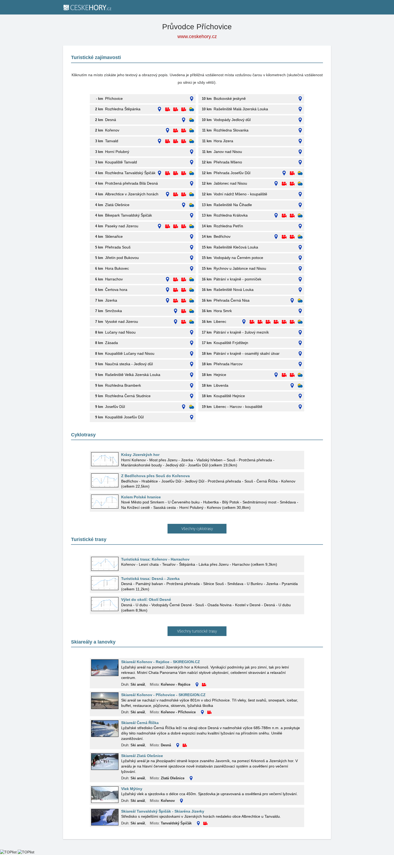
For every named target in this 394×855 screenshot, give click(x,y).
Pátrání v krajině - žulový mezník (241, 332)
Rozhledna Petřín (228, 226)
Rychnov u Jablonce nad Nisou (240, 268)
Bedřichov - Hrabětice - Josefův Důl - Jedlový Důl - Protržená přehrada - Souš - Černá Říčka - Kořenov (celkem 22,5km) (208, 484)
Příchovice (114, 98)
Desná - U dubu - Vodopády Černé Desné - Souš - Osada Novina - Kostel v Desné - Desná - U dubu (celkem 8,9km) (206, 607)
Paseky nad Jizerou (121, 226)
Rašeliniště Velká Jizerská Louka (132, 374)
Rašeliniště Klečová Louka (236, 247)
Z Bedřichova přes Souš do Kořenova (155, 476)
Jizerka (111, 300)
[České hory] (87, 7)
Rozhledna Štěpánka (122, 109)
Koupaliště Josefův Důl (124, 417)
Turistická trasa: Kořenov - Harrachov (155, 559)
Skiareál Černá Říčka (140, 723)
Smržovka (113, 311)
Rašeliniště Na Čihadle (233, 205)
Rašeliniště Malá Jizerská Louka (241, 109)
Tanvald (111, 141)
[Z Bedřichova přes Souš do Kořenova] (104, 480)
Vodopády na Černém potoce (238, 257)
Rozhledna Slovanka (231, 130)
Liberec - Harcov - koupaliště (238, 406)
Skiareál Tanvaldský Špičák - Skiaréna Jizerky (162, 811)
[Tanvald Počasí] (192, 141)
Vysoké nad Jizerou (121, 321)
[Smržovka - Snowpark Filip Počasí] (192, 311)
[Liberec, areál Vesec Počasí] (300, 322)
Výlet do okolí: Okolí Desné (146, 599)
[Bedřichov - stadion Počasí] (300, 237)
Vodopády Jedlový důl (232, 120)
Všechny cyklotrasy (197, 528)
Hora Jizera (223, 141)
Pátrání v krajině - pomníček (237, 279)
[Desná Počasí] (192, 120)
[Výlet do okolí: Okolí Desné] (104, 604)
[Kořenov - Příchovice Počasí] (192, 130)
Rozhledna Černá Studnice (128, 396)
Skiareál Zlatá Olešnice (142, 756)
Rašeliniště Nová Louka (234, 289)
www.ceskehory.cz (197, 36)
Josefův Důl (115, 406)
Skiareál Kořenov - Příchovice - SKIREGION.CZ (163, 695)
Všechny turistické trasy (197, 631)
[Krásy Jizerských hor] (104, 459)
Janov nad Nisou (228, 151)
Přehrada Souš (118, 247)
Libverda (221, 385)
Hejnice (220, 374)
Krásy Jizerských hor (140, 454)
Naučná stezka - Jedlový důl (129, 364)
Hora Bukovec (117, 268)
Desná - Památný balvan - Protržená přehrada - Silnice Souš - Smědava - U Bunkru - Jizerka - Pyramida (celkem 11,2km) (209, 586)
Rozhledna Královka (231, 215)
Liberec (220, 321)
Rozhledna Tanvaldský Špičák (130, 173)
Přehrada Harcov (228, 364)
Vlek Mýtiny (131, 789)
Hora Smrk (223, 311)
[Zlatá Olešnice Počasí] (192, 205)
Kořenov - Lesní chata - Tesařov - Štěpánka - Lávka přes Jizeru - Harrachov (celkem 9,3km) (199, 564)
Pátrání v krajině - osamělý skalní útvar (247, 353)
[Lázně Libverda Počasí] (300, 385)
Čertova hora (116, 289)
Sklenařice (114, 236)
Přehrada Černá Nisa (232, 300)
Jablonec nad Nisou (230, 183)
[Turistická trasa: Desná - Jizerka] (104, 583)
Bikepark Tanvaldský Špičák (128, 215)
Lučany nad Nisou (120, 332)
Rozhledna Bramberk (123, 385)
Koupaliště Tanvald (121, 162)
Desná (110, 120)
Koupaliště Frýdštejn (231, 343)
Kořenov (112, 130)
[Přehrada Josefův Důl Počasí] (300, 173)
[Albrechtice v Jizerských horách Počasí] (192, 194)
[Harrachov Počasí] (192, 279)
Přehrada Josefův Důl (232, 173)
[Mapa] (192, 99)
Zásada (111, 343)
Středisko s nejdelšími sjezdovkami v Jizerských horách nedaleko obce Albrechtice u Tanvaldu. (201, 816)
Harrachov (114, 279)
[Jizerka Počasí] (192, 300)
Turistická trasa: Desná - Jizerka (150, 578)
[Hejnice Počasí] (300, 375)
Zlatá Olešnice (117, 205)
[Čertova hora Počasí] (192, 290)
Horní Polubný (117, 151)
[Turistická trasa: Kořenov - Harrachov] (104, 564)
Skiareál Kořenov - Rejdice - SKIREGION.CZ (160, 662)
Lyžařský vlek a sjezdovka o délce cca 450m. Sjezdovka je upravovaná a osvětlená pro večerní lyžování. (209, 794)
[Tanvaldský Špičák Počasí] (192, 173)
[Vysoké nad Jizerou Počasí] (192, 322)
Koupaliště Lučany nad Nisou (129, 353)
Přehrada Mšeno (228, 162)
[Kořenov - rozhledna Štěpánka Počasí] (192, 109)
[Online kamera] (167, 109)
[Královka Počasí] (300, 215)
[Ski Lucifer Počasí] (192, 407)
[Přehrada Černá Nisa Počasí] (300, 300)
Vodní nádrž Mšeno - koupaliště (240, 194)
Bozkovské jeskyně (230, 98)
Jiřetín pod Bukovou (122, 257)
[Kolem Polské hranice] (104, 502)
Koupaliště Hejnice (229, 396)
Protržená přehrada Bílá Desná (131, 183)
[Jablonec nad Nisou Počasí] (300, 183)
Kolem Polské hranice (141, 497)
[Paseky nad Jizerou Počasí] (192, 226)
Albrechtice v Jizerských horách (131, 194)
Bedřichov (222, 236)
